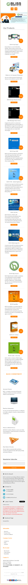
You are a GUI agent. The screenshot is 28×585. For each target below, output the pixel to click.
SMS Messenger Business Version (14, 99)
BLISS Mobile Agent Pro (14, 243)
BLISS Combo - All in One (14, 355)
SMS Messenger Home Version (14, 120)
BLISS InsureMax (14, 304)
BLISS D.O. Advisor (14, 334)
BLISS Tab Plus (14, 212)
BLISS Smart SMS (14, 151)
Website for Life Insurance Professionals (14, 75)
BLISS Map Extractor (14, 273)
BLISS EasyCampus (14, 44)
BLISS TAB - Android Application (14, 181)
